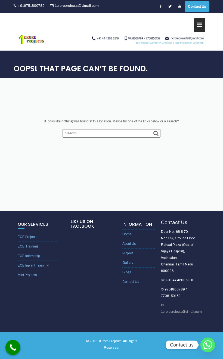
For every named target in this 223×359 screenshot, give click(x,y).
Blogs (126, 272)
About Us (129, 244)
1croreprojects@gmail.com (77, 6)
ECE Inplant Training (33, 265)
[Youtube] (179, 6)
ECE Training (28, 246)
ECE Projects (27, 237)
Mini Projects (27, 275)
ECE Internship (29, 256)
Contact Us (197, 6)
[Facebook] (160, 6)
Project (127, 253)
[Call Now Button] (12, 347)
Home (127, 234)
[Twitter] (170, 6)
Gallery (127, 263)
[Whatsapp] (207, 345)
